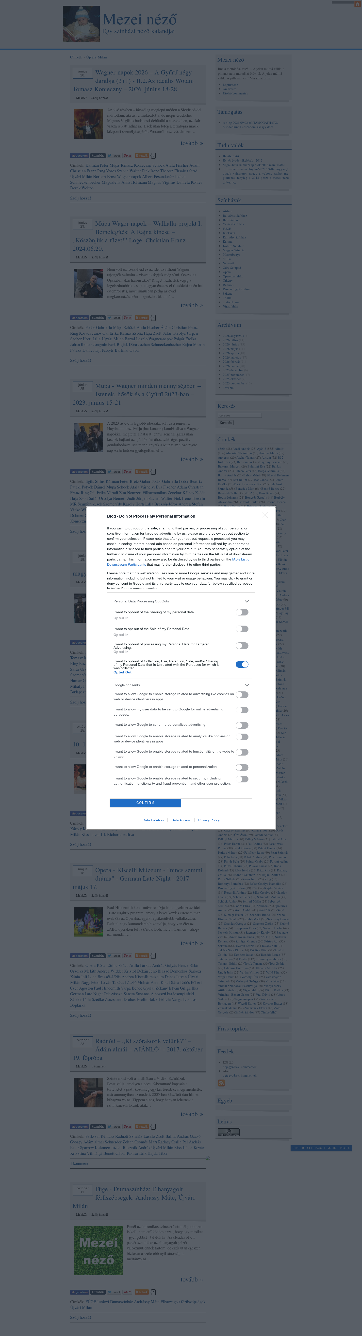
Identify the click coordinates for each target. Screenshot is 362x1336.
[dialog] (181, 668)
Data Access (181, 820)
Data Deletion (153, 820)
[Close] (266, 516)
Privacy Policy (209, 820)
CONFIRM (145, 803)
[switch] (242, 612)
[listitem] (181, 601)
